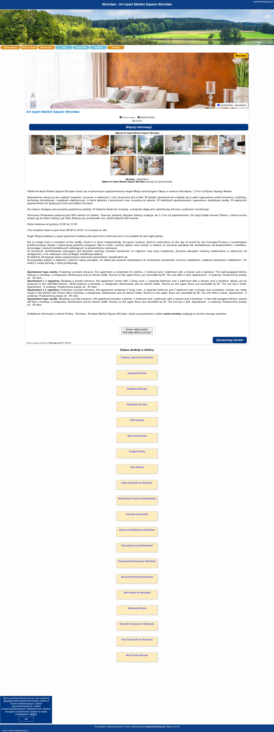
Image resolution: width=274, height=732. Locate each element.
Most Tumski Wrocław (137, 655)
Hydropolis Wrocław (137, 404)
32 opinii (159, 181)
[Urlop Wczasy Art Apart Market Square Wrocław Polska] (42, 153)
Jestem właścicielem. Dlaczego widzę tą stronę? (137, 331)
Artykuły (116, 47)
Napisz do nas (172, 726)
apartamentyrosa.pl (263, 1)
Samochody (81, 47)
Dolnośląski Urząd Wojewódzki (137, 545)
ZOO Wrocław (137, 420)
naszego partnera (215, 313)
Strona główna (10, 47)
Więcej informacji (139, 127)
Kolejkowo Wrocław (137, 389)
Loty (64, 47)
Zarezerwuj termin (229, 340)
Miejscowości (46, 47)
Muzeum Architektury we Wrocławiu (137, 530)
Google (8, 701)
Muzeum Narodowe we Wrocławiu (137, 624)
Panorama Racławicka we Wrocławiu (137, 561)
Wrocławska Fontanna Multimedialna (137, 498)
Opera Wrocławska (137, 436)
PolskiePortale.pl (21, 731)
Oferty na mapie (29, 47)
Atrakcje (98, 47)
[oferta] (218, 105)
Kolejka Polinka (137, 451)
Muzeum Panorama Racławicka (137, 577)
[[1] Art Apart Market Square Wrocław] (137, 81)
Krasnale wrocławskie (137, 514)
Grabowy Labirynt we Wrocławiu (137, 357)
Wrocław (240, 55)
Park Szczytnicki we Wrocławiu (137, 639)
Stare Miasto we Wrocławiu (137, 592)
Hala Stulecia (137, 467)
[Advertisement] (137, 697)
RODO (33, 714)
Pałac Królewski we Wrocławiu (137, 483)
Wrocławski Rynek (137, 608)
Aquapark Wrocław (137, 373)
